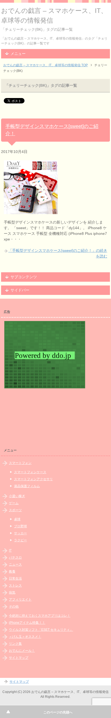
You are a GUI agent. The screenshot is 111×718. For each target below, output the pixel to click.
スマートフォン (20, 463)
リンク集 (15, 644)
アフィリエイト (20, 599)
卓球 (17, 519)
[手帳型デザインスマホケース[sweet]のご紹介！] (31, 211)
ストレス (15, 585)
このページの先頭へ (57, 712)
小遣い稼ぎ (17, 496)
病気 (12, 592)
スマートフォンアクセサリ (33, 479)
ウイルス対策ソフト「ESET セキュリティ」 (41, 630)
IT (10, 550)
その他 (14, 606)
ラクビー (20, 540)
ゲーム (14, 503)
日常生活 (15, 578)
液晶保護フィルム (27, 486)
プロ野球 (20, 526)
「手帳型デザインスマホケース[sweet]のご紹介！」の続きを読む (57, 253)
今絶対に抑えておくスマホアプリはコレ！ (39, 616)
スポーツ (15, 510)
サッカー (20, 533)
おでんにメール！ (22, 651)
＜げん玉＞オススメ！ (25, 637)
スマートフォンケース (30, 472)
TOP (45, 65)
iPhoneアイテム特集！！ (27, 623)
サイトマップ (18, 658)
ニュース (15, 564)
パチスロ (15, 557)
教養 (12, 571)
